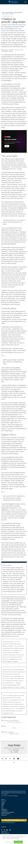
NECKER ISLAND (4, 815)
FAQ (2, 806)
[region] (11, 8)
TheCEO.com (15, 795)
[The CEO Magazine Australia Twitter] (5, 830)
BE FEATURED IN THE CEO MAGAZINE (7, 812)
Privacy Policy (4, 831)
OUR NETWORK (4, 809)
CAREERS (2, 803)
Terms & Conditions (5, 833)
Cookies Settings (9, 842)
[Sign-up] (18, 758)
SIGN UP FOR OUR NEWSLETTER (14, 820)
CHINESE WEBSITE (4, 810)
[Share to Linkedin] (14, 758)
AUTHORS (3, 802)
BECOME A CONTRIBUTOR (5, 813)
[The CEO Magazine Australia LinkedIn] (8, 830)
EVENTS (2, 805)
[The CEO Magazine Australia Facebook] (2, 830)
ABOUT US (3, 799)
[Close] (25, 836)
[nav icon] (2, 2)
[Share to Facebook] (6, 758)
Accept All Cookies (18, 842)
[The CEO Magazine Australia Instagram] (10, 830)
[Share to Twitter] (10, 758)
